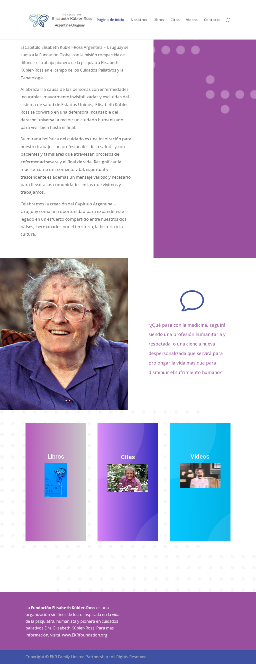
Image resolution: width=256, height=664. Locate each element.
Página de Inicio (110, 20)
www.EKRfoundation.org (85, 635)
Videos (192, 20)
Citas (175, 20)
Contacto (212, 20)
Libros (159, 20)
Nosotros (139, 20)
